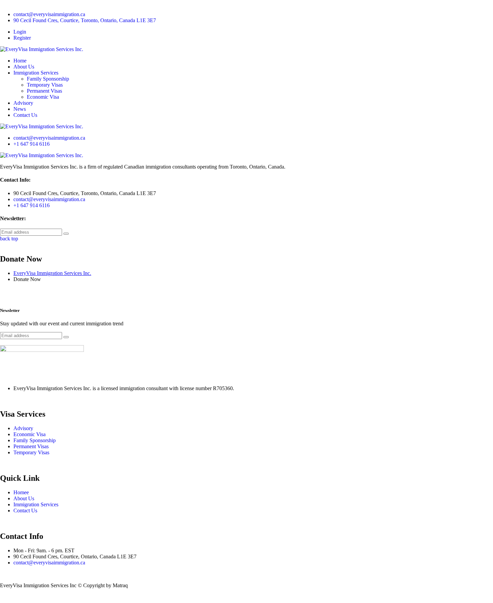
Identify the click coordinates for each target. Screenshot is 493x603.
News (19, 109)
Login (19, 32)
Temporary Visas (45, 85)
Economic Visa (43, 97)
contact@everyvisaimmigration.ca (49, 14)
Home (19, 60)
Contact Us (25, 115)
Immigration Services (35, 73)
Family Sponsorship (48, 79)
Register (22, 38)
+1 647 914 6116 (31, 144)
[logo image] (41, 126)
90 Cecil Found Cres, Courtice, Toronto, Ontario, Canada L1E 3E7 (84, 20)
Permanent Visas (44, 91)
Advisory (23, 103)
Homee (21, 492)
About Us (23, 66)
